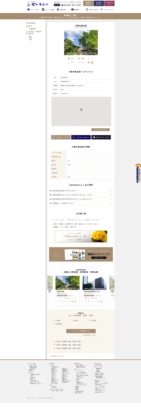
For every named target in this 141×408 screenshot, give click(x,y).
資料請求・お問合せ (99, 373)
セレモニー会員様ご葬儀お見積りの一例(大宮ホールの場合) (80, 366)
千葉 (30, 39)
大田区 (94, 320)
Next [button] (111, 291)
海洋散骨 (31, 370)
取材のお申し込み (99, 392)
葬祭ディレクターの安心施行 (101, 383)
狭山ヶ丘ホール (54, 382)
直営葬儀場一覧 (55, 367)
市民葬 (76, 389)
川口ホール (53, 376)
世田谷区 (59, 324)
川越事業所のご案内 (89, 335)
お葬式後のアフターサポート (36, 383)
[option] (94, 290)
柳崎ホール (64, 377)
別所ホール (53, 372)
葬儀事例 (77, 386)
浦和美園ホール (65, 369)
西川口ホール (65, 376)
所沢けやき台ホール (66, 381)
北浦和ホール (54, 369)
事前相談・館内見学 (99, 374)
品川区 (76, 320)
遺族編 (97, 370)
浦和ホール (64, 368)
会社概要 (97, 381)
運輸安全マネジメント (100, 389)
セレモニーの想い (32, 364)
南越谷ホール (65, 379)
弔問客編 (98, 371)
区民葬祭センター (66, 382)
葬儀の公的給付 (78, 392)
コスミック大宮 (65, 373)
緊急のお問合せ (98, 364)
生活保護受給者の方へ (80, 391)
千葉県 (61, 390)
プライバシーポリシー (100, 387)
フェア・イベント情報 (100, 386)
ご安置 (31, 375)
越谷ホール (64, 378)
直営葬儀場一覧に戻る (57, 356)
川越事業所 (32, 29)
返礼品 (77, 381)
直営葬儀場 (31, 23)
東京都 (57, 390)
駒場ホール (53, 368)
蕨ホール (53, 377)
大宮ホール (53, 373)
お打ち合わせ (33, 377)
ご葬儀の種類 (32, 369)
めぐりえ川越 (54, 383)
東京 (30, 38)
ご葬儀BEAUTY (82, 383)
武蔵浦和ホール (65, 371)
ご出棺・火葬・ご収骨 (34, 382)
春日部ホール (54, 381)
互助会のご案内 (98, 384)
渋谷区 (58, 320)
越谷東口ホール (54, 379)
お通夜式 (32, 379)
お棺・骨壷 (78, 378)
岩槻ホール (64, 374)
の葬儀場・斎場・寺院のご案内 (68, 341)
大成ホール (53, 374)
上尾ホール (53, 378)
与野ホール (64, 372)
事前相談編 (98, 368)
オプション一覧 (79, 371)
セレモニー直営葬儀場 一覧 (81, 331)
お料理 (77, 379)
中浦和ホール (54, 371)
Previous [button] (50, 291)
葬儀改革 (77, 388)
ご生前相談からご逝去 (34, 374)
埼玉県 (53, 390)
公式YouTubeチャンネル (100, 390)
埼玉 (30, 36)
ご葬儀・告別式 (33, 380)
